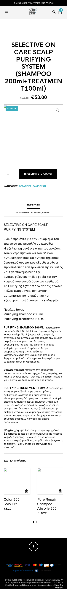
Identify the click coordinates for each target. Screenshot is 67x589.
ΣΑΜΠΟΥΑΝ (39, 186)
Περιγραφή (33, 204)
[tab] (33, 205)
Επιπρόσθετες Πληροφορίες (33, 212)
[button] (7, 11)
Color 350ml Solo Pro (13, 501)
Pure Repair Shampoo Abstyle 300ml (48, 503)
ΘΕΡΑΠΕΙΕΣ (25, 186)
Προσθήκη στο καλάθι (38, 173)
